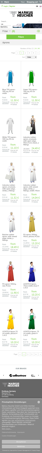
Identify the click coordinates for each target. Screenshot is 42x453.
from (4, 98)
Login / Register (9, 6)
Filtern (21, 37)
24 (36, 48)
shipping (6, 103)
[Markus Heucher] (21, 16)
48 (39, 48)
